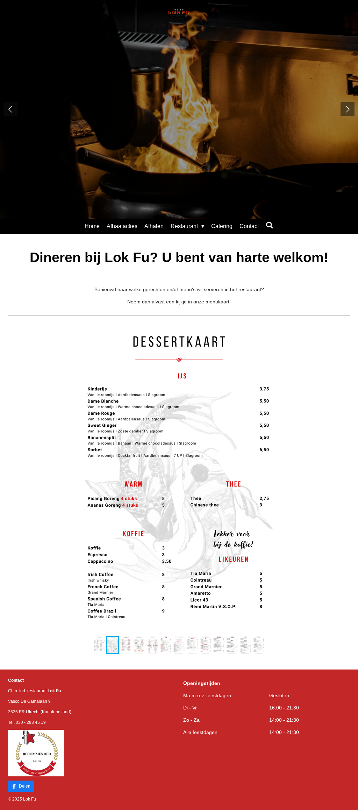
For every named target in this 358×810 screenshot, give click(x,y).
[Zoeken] (269, 225)
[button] (302, 331)
